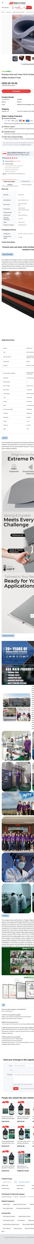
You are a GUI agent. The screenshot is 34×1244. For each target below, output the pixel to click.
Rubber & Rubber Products (18, 12)
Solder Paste (20, 1188)
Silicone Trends (18, 1228)
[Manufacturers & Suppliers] (17, 3)
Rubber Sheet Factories (24, 1216)
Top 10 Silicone (7, 1228)
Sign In (4, 173)
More (3, 1231)
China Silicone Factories (9, 1216)
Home (3, 12)
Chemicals (8, 12)
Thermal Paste (5, 1188)
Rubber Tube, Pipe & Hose (19, 1204)
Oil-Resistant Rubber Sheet (23, 1208)
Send (16, 1088)
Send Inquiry (16, 91)
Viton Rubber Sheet (8, 1208)
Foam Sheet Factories (8, 1220)
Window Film (5, 1185)
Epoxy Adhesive (21, 1185)
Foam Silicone (21, 1220)
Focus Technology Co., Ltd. (21, 1237)
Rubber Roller (6, 1204)
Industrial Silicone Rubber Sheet (11, 1224)
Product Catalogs (25, 1182)
